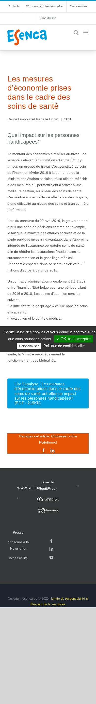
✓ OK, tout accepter (73, 339)
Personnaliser (29, 346)
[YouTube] (51, 557)
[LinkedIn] (51, 549)
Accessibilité (18, 558)
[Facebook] (51, 541)
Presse (18, 532)
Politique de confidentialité (64, 346)
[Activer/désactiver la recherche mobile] (76, 32)
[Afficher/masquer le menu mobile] (86, 32)
